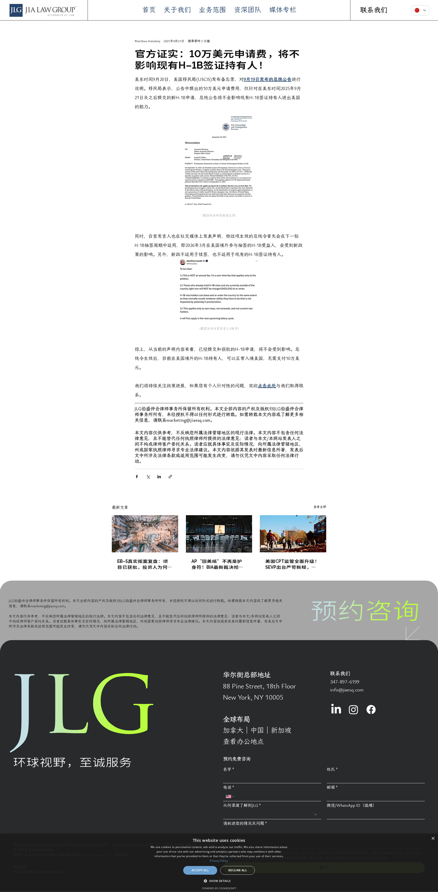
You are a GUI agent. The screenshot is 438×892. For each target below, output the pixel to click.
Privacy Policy (219, 861)
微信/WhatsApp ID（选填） (352, 805)
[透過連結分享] (170, 476)
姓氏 (332, 769)
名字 (228, 769)
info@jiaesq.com (347, 690)
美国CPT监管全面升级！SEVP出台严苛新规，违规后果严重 (292, 564)
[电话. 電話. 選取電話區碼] (230, 796)
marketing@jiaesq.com (48, 606)
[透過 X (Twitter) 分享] (148, 476)
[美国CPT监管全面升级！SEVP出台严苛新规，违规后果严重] (293, 533)
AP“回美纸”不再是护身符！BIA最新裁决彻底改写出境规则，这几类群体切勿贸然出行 (219, 564)
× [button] (433, 838)
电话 (228, 787)
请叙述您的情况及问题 (245, 823)
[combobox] (272, 814)
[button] (219, 880)
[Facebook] (371, 709)
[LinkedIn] (336, 709)
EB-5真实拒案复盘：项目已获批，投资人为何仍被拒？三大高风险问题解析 (144, 564)
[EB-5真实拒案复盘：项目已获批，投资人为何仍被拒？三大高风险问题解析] (145, 533)
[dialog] (219, 863)
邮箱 (332, 787)
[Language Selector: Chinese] (420, 10)
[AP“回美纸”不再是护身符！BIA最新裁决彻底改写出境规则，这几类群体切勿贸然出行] (219, 534)
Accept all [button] (200, 870)
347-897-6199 (344, 682)
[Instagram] (353, 709)
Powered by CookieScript (219, 888)
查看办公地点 (243, 741)
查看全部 (319, 507)
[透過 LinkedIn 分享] (159, 476)
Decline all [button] (237, 870)
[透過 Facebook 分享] (137, 476)
